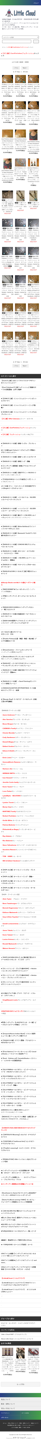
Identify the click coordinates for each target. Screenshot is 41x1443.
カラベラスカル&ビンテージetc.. (15, 1111)
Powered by (9, 1438)
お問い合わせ (4, 1417)
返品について (34, 1423)
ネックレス (20, 47)
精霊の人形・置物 (11, 633)
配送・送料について (24, 1423)
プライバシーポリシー (27, 1425)
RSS (25, 1427)
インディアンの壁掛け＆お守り (16, 651)
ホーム (3, 47)
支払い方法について (13, 1423)
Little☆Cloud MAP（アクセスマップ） (14, 1334)
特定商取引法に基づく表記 (14, 1425)
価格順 (21, 62)
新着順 (27, 62)
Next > (25, 68)
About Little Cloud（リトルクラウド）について (17, 1339)
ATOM (28, 1427)
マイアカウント (5, 1413)
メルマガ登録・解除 (16, 1427)
